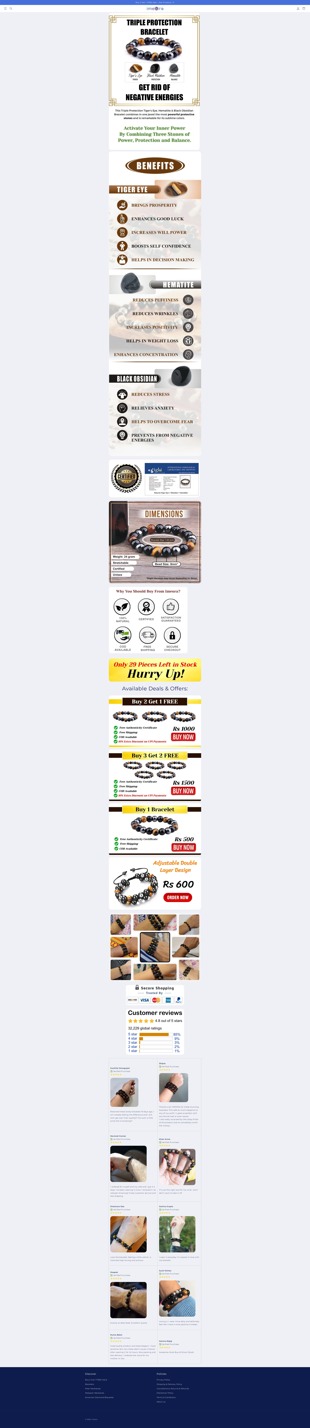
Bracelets (89, 1384)
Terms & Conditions (166, 1397)
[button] (5, 8)
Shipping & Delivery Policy (169, 1384)
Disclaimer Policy (165, 1393)
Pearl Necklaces (93, 1389)
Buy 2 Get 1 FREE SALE (96, 1380)
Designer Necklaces (94, 1393)
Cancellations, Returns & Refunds (173, 1389)
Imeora (94, 1419)
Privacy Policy (163, 1380)
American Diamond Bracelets (99, 1397)
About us (161, 1402)
